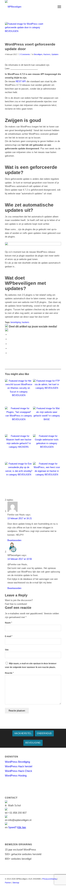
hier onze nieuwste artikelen (24, 68)
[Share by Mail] (9, 353)
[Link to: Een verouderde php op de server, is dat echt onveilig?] (18, 476)
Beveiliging (33, 742)
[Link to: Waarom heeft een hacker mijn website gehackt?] (18, 448)
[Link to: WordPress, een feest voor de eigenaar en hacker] (47, 476)
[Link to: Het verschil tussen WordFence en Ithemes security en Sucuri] (18, 393)
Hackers (46, 54)
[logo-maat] (27, 7)
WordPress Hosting (16, 775)
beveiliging (16, 322)
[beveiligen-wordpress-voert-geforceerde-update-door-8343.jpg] (29, 31)
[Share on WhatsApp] (9, 344)
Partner (8, 883)
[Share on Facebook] (9, 334)
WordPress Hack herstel (18, 766)
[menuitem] (59, 7)
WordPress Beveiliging (17, 761)
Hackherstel (23, 733)
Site (7, 650)
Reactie (9, 673)
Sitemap (16, 883)
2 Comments (24, 54)
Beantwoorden (14, 540)
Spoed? (17, 827)
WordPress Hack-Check (18, 770)
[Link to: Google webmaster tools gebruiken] (47, 448)
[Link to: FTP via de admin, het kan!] (47, 393)
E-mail (8, 636)
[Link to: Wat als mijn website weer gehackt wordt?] (47, 420)
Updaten (54, 54)
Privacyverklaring (49, 879)
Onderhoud (44, 733)
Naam (8, 623)
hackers (25, 322)
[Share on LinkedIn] (9, 348)
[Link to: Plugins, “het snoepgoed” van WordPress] (18, 420)
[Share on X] (9, 339)
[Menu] (59, 7)
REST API (21, 81)
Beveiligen (38, 54)
